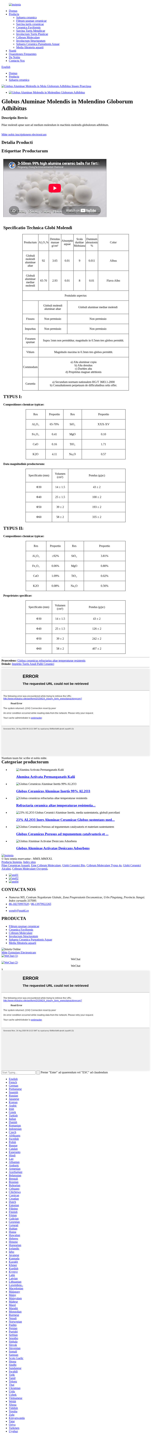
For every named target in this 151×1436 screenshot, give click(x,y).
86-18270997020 (19, 904)
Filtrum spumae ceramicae (31, 20)
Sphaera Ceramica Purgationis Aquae (37, 44)
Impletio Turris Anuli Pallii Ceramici (33, 663)
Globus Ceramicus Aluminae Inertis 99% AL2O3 (53, 791)
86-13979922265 (41, 904)
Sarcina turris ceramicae (30, 24)
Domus (13, 10)
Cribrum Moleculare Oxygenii (29, 868)
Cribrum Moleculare (28, 37)
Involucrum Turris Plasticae (32, 34)
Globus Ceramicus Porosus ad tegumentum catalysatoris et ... (62, 834)
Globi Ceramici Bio (73, 865)
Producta (14, 14)
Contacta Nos (17, 60)
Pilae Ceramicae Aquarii (15, 865)
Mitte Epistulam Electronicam (18, 952)
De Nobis (14, 57)
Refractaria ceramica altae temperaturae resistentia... (56, 805)
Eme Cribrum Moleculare (46, 865)
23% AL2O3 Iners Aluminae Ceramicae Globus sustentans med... (65, 820)
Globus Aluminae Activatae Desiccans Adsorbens (52, 848)
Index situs (29, 862)
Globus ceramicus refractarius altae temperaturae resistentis (51, 660)
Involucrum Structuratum (30, 40)
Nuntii (12, 50)
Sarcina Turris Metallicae (30, 30)
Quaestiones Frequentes (22, 54)
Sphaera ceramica (26, 17)
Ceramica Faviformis (28, 27)
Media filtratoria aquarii (29, 47)
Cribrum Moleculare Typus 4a (104, 865)
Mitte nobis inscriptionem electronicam (23, 134)
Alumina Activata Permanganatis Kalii (45, 777)
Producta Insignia (11, 862)
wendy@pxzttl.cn (19, 910)
